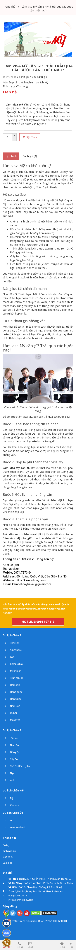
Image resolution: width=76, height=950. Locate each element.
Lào (12, 656)
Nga (12, 773)
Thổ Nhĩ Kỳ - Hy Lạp (20, 766)
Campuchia (16, 663)
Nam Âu (14, 745)
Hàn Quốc (15, 698)
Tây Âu (14, 759)
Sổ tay (6, 845)
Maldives (15, 719)
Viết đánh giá (39, 76)
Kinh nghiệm (9, 851)
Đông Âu (15, 752)
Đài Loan (15, 684)
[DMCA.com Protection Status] (44, 912)
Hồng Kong (16, 691)
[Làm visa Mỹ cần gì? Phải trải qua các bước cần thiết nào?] (38, 39)
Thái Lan (15, 643)
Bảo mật (7, 862)
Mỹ (11, 798)
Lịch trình (11, 156)
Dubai (13, 712)
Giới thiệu (8, 856)
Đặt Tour (31, 137)
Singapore (16, 650)
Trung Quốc (16, 677)
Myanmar (15, 670)
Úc (11, 820)
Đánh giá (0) (30, 156)
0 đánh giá (23, 76)
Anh (12, 780)
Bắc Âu (14, 738)
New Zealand (17, 827)
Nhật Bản (15, 705)
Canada (14, 805)
